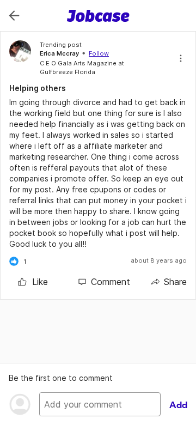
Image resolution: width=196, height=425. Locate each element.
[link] (33, 281)
